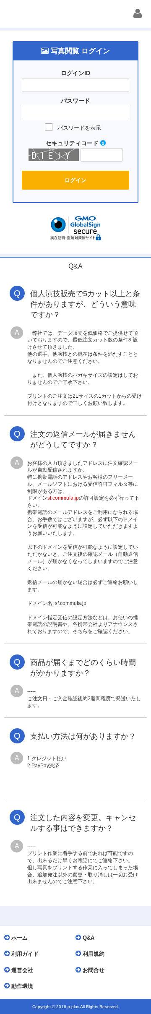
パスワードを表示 (79, 128)
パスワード (75, 100)
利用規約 (92, 954)
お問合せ (92, 970)
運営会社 (21, 970)
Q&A (87, 938)
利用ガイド (24, 954)
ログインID (75, 73)
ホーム (19, 938)
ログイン (75, 180)
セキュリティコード (73, 143)
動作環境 (21, 986)
